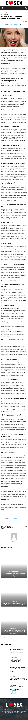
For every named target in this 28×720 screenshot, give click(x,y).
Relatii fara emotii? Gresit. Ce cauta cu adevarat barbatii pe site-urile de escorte (17, 688)
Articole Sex (12, 676)
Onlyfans (25, 526)
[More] (20, 24)
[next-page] (4, 637)
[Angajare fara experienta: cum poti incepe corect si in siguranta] (5, 678)
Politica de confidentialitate (20, 718)
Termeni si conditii (11, 719)
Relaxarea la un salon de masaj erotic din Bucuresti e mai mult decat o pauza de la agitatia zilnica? (14, 632)
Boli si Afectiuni (14, 601)
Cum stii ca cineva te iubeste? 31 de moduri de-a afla (7, 527)
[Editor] (14, 536)
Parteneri (11, 718)
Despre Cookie (5, 718)
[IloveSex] (14, 3)
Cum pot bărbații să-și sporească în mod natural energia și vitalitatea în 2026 (14, 604)
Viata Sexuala (13, 628)
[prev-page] (2, 637)
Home (2, 12)
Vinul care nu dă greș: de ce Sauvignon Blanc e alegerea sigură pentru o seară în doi (14, 575)
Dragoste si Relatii (8, 12)
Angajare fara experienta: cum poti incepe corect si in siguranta (18, 679)
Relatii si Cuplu (13, 685)
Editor (14, 541)
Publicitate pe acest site (21, 719)
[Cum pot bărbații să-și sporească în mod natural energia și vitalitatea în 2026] (14, 592)
